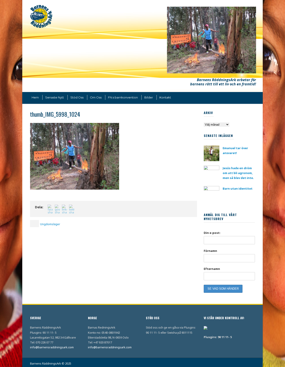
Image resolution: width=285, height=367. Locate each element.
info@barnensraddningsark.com (52, 347)
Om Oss (96, 97)
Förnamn (210, 251)
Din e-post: (212, 233)
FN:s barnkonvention (123, 97)
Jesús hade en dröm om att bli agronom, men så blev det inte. (238, 173)
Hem (35, 97)
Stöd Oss (76, 97)
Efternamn (212, 269)
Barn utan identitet (237, 189)
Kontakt (165, 97)
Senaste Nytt (54, 97)
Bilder (148, 97)
